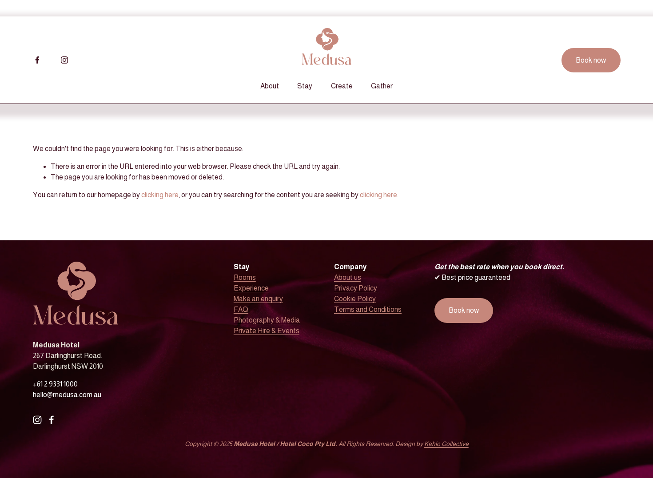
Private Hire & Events (266, 331)
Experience (251, 288)
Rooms (245, 277)
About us (347, 277)
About (269, 86)
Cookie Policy (355, 299)
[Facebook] (37, 60)
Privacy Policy (355, 288)
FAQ (241, 309)
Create (342, 86)
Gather (382, 86)
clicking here (160, 195)
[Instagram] (64, 60)
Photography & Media (267, 320)
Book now (591, 60)
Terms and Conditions (368, 309)
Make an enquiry (258, 299)
